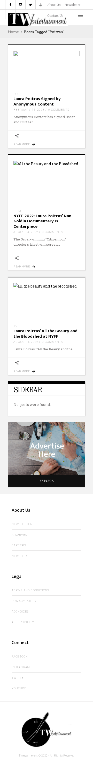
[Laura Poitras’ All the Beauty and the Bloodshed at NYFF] (46, 301)
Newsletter (72, 5)
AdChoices (20, 611)
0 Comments (58, 109)
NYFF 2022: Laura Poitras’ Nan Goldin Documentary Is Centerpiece (42, 221)
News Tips (20, 556)
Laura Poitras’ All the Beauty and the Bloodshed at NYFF (45, 333)
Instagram (21, 667)
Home (13, 32)
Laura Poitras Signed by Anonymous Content (37, 101)
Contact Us (55, 15)
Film (17, 211)
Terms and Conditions (30, 590)
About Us (54, 5)
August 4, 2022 (25, 232)
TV (15, 326)
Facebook (19, 656)
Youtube (19, 688)
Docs (17, 94)
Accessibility (23, 622)
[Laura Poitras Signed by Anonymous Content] (46, 69)
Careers (19, 545)
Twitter (19, 677)
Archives (19, 535)
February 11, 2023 (28, 109)
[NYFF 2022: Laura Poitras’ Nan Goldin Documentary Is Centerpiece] (46, 183)
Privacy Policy (24, 601)
